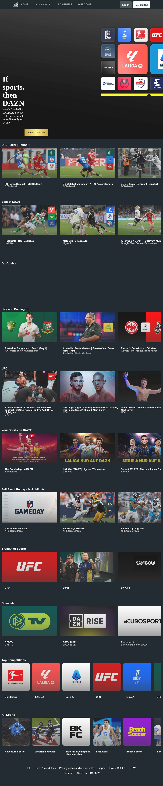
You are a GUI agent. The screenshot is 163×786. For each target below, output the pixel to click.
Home (24, 4)
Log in (125, 4)
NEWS (133, 768)
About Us (81, 773)
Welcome (84, 4)
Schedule (65, 4)
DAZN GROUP (117, 768)
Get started (142, 4)
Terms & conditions (45, 768)
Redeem (68, 773)
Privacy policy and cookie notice (77, 768)
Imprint (102, 768)
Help (28, 768)
